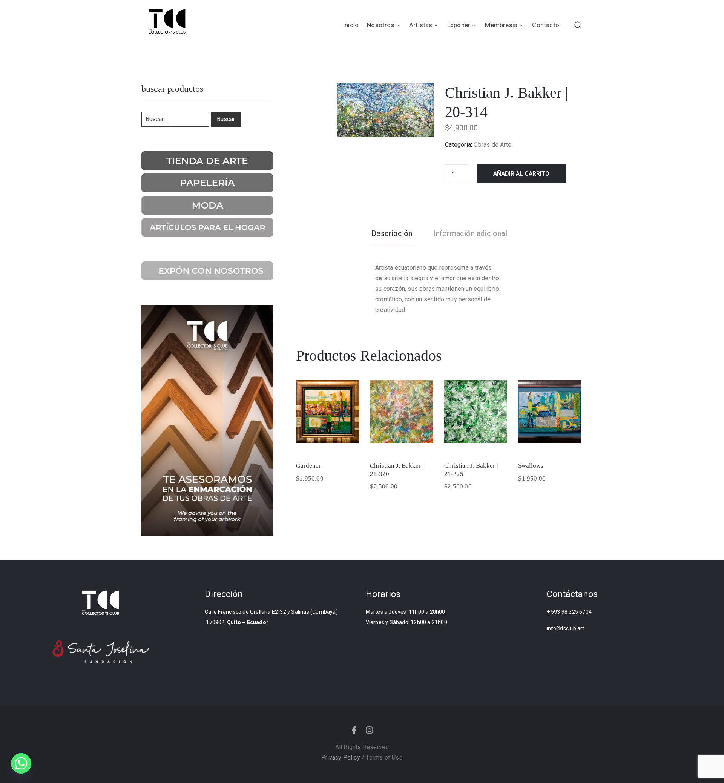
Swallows (530, 465)
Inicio (351, 25)
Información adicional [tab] (470, 233)
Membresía (501, 25)
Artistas (421, 25)
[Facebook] (354, 730)
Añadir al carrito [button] (327, 438)
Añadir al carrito (521, 173)
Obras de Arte (492, 144)
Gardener (308, 465)
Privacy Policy (340, 757)
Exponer (458, 25)
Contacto (545, 25)
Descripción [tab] (391, 233)
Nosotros (380, 25)
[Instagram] (369, 730)
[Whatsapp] (21, 763)
